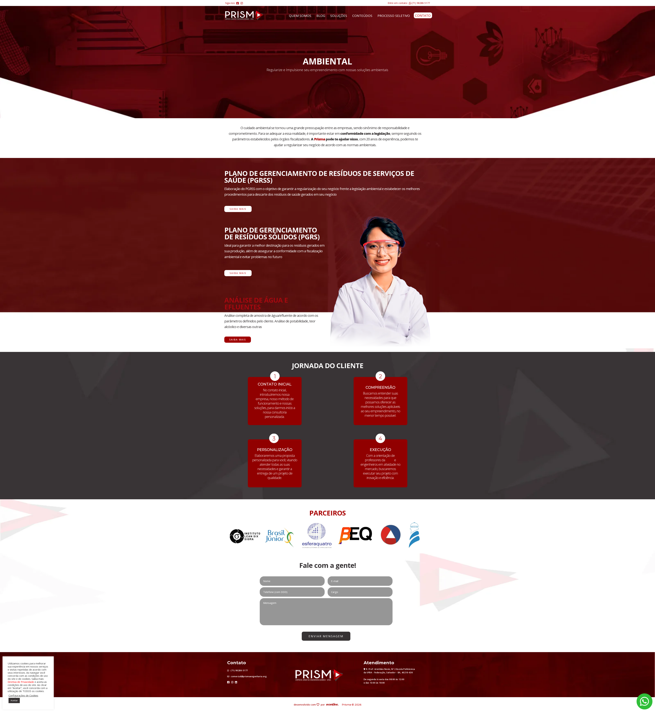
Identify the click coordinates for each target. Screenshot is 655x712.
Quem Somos (300, 15)
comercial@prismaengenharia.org (248, 676)
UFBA (390, 460)
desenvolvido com (305, 704)
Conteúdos (362, 15)
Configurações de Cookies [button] (23, 695)
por (323, 704)
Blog (320, 15)
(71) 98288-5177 (421, 3)
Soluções (338, 15)
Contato (423, 15)
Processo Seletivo (393, 15)
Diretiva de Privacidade (21, 682)
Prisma (319, 139)
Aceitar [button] (14, 700)
